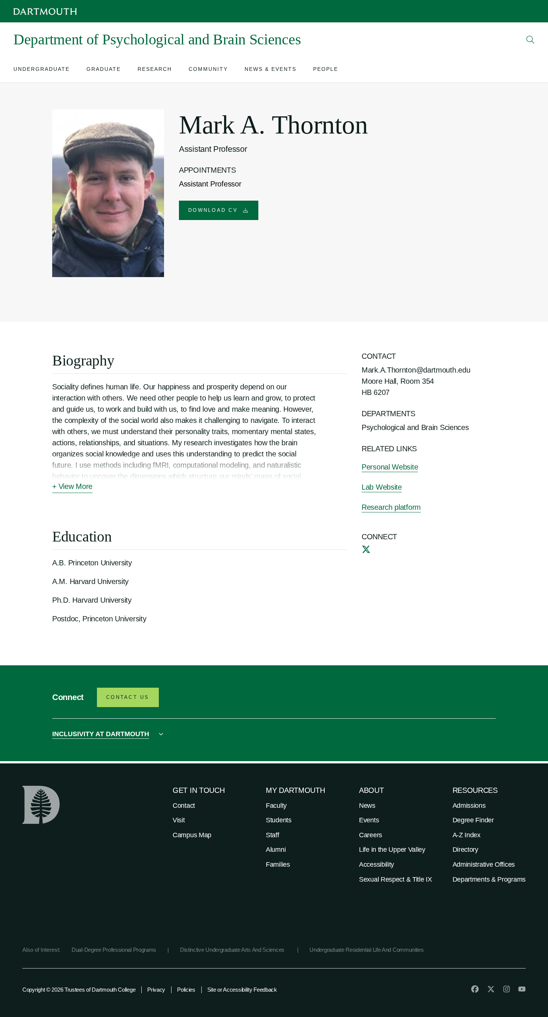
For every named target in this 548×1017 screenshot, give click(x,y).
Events (369, 820)
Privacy (156, 989)
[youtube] (522, 989)
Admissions (469, 805)
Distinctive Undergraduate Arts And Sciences (233, 950)
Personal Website (390, 467)
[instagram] (506, 989)
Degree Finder (473, 820)
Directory (465, 849)
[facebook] (475, 989)
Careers (370, 835)
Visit (179, 820)
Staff (272, 835)
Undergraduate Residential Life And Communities (366, 950)
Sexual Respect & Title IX (395, 879)
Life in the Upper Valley (392, 849)
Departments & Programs (489, 879)
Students (279, 820)
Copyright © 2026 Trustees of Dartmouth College (78, 989)
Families (278, 864)
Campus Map (192, 835)
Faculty (276, 805)
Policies (186, 989)
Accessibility (376, 864)
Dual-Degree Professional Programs (114, 950)
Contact (184, 805)
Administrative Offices (484, 864)
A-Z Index (467, 835)
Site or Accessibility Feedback (242, 989)
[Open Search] (530, 39)
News (367, 805)
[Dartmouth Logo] (45, 11)
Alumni (276, 849)
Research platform (391, 507)
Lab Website (382, 487)
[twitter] (366, 549)
